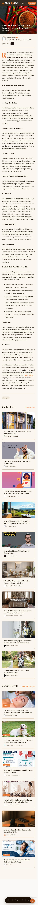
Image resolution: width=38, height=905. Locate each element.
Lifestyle (8, 8)
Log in (24, 3)
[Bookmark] (22, 900)
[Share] (28, 900)
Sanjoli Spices (28, 375)
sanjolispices (11, 37)
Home (3, 8)
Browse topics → (30, 407)
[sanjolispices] (4, 38)
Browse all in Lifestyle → (28, 686)
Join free (32, 3)
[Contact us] (32, 901)
